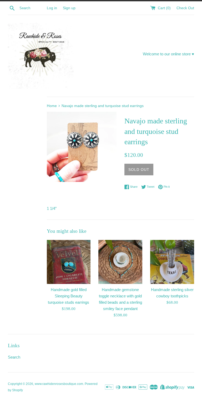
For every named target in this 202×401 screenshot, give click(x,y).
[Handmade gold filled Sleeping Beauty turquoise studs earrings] (69, 262)
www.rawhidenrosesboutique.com (59, 384)
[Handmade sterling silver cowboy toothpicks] (172, 262)
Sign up (69, 8)
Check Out (185, 8)
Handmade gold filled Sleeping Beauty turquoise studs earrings (68, 296)
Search (14, 357)
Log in (52, 8)
